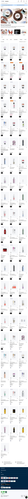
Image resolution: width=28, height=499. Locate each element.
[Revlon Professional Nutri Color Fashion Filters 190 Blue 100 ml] (5, 127)
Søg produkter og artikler (4, 3)
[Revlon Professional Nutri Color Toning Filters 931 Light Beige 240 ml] (23, 359)
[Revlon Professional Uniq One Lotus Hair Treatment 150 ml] (14, 108)
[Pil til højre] (27, 5)
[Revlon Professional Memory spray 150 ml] (14, 182)
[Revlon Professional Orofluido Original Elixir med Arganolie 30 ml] (23, 414)
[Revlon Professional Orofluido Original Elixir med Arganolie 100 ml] (5, 414)
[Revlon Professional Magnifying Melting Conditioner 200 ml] (5, 397)
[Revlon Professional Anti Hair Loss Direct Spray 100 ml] (5, 306)
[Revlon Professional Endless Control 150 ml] (23, 397)
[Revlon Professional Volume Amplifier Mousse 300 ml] (23, 234)
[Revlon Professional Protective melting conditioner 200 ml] (5, 217)
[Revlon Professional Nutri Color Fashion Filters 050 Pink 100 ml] (14, 253)
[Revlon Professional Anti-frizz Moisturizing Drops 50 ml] (23, 217)
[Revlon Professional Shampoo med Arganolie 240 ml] (23, 433)
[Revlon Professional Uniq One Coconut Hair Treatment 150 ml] (14, 71)
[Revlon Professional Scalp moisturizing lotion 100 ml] (5, 182)
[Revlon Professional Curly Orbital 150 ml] (5, 165)
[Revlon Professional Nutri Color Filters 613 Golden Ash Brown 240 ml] (14, 51)
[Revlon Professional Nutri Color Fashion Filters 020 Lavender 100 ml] (23, 378)
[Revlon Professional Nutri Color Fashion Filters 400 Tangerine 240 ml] (23, 51)
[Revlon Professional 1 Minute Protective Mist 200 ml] (14, 199)
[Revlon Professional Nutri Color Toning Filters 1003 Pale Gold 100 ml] (14, 306)
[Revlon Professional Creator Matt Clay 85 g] (14, 146)
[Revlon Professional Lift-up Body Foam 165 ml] (5, 341)
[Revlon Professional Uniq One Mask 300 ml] (5, 253)
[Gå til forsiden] (6, 1)
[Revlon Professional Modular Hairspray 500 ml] (23, 146)
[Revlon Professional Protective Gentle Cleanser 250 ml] (5, 323)
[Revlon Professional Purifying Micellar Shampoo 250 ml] (23, 253)
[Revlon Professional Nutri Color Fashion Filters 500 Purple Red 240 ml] (14, 127)
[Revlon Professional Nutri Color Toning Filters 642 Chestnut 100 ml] (5, 71)
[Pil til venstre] (24, 465)
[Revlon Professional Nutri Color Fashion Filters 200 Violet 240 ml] (14, 378)
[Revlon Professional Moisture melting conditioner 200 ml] (5, 271)
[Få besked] (10, 349)
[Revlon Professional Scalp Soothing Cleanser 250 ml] (5, 450)
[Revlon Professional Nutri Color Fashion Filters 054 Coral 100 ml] (14, 397)
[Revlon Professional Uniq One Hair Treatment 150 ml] (23, 71)
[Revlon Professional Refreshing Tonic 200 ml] (23, 306)
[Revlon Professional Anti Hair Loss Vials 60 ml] (14, 289)
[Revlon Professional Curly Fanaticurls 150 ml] (23, 271)
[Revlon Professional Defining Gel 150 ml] (5, 433)
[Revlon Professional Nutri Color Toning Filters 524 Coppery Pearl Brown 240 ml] (23, 90)
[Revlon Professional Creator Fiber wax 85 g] (23, 341)
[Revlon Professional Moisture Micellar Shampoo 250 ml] (5, 199)
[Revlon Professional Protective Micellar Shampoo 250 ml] (5, 289)
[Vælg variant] (2, 59)
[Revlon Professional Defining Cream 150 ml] (14, 165)
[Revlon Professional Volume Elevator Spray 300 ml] (23, 199)
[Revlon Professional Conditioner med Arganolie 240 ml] (14, 433)
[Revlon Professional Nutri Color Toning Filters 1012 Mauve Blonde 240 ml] (14, 90)
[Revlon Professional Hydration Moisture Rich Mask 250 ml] (23, 323)
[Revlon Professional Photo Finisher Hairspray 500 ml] (14, 271)
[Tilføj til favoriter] (8, 53)
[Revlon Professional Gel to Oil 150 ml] (14, 323)
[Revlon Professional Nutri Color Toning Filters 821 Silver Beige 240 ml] (5, 90)
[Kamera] (25, 3)
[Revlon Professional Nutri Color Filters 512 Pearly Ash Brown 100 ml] (14, 341)
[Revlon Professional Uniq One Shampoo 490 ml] (5, 234)
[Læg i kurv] (2, 79)
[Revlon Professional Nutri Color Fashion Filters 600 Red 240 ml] (23, 165)
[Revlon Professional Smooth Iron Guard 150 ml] (5, 378)
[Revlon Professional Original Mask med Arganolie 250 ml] (14, 414)
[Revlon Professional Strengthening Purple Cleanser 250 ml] (23, 289)
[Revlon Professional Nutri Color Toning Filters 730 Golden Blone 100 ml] (14, 359)
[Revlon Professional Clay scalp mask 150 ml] (23, 182)
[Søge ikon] (26, 3)
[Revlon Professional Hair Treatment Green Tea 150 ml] (23, 127)
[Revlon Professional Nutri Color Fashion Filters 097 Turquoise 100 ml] (5, 359)
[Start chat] (26, 497)
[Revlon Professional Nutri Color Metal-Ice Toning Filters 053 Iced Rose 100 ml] (14, 217)
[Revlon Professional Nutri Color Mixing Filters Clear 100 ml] (14, 234)
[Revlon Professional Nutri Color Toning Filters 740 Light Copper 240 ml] (23, 108)
